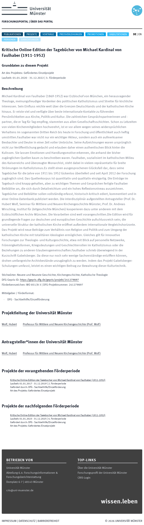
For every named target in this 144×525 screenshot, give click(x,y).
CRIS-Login (84, 477)
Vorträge (48, 34)
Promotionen (95, 34)
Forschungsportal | (16, 21)
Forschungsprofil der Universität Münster (102, 473)
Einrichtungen (29, 39)
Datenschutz (27, 521)
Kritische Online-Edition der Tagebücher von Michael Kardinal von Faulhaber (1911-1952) (57, 380)
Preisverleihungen (71, 34)
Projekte (32, 34)
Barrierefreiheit (48, 521)
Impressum (9, 521)
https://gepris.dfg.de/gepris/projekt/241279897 (49, 280)
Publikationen (12, 34)
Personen (9, 39)
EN (140, 34)
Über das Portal (41, 21)
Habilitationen (118, 34)
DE (134, 34)
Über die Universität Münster (95, 468)
